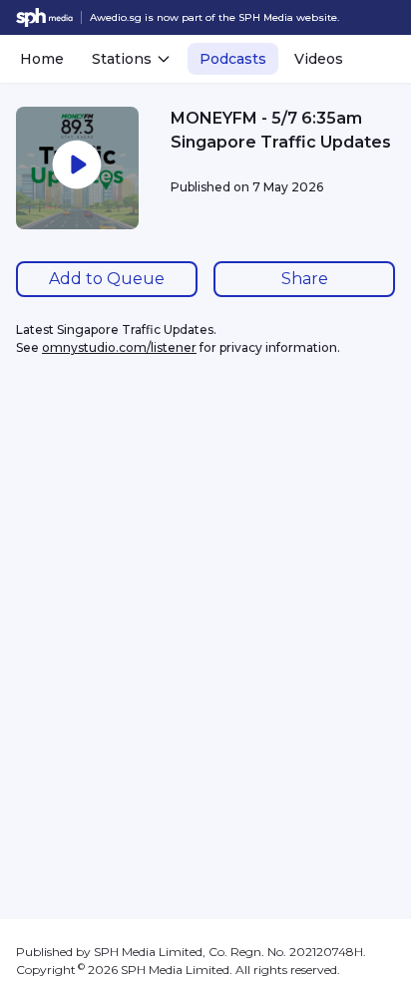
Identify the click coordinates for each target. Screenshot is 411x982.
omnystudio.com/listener (119, 347)
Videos (318, 59)
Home (42, 59)
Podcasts (233, 59)
